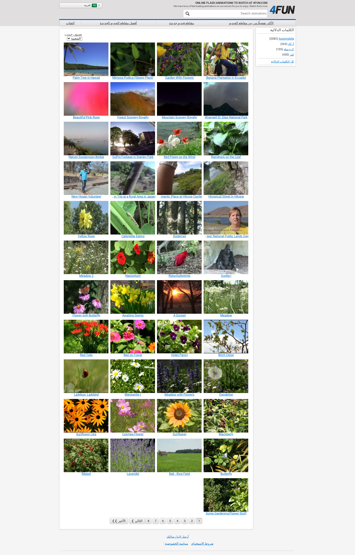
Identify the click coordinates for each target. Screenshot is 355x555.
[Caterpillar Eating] (133, 218)
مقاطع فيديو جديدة (181, 23)
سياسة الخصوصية (176, 543)
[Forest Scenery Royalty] (133, 99)
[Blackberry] (226, 416)
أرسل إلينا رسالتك (178, 536)
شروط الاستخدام (202, 543)
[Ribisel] (86, 455)
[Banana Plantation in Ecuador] (226, 59)
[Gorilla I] (226, 257)
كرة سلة (289, 49)
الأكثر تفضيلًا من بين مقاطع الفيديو (251, 23)
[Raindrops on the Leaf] (226, 138)
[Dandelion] (226, 376)
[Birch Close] (226, 336)
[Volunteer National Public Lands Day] (226, 218)
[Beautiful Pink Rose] (86, 99)
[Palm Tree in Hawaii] (86, 59)
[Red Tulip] (86, 336)
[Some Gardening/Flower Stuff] (226, 495)
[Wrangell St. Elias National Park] (226, 99)
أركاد (291, 44)
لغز (292, 54)
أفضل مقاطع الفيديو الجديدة (118, 23)
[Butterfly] (226, 455)
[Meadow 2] (86, 257)
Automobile (286, 38)
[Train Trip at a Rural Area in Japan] (133, 178)
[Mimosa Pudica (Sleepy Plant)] (133, 59)
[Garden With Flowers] (179, 59)
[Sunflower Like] (86, 416)
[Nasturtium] (133, 257)
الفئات (70, 23)
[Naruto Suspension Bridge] (86, 138)
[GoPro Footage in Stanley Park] (133, 138)
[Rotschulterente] (179, 257)
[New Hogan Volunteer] (86, 178)
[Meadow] (226, 297)
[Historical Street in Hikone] (226, 178)
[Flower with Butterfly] (86, 297)
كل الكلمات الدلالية (282, 61)
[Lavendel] (133, 455)
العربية (87, 5)
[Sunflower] (179, 416)
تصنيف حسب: (73, 34)
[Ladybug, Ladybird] (86, 376)
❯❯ (119, 521)
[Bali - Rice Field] (179, 455)
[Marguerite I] (133, 376)
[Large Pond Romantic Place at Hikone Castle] (179, 178)
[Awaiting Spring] (133, 297)
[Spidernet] (179, 218)
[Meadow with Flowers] (179, 376)
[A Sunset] (179, 297)
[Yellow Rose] (86, 218)
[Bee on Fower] (133, 336)
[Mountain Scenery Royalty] (179, 99)
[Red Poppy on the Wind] (179, 138)
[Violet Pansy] (179, 336)
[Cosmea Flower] (133, 416)
